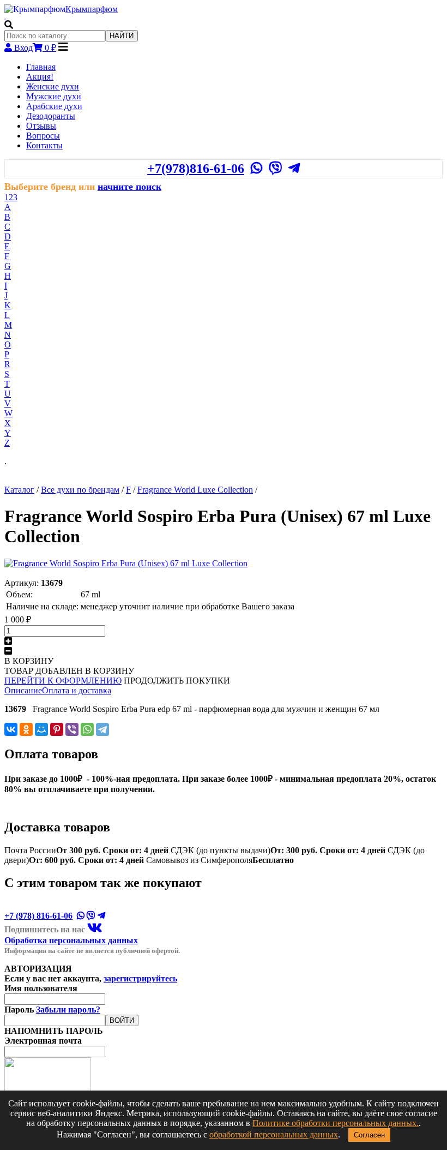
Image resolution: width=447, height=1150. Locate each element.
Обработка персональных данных (71, 940)
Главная (41, 66)
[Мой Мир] (41, 729)
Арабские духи (54, 106)
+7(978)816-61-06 (195, 168)
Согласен (369, 1135)
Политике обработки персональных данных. (335, 1123)
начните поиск (129, 186)
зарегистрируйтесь (140, 978)
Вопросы (43, 135)
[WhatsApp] (87, 729)
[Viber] (71, 729)
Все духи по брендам (80, 489)
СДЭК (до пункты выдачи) (278, 850)
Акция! (39, 76)
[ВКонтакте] (10, 729)
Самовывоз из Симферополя (220, 860)
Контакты (44, 145)
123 (10, 197)
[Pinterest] (56, 729)
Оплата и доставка (76, 690)
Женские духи (52, 86)
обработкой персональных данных (273, 1134)
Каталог (19, 489)
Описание (23, 690)
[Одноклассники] (26, 729)
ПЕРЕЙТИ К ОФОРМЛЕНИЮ (63, 680)
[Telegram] (102, 729)
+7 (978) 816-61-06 (38, 915)
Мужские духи (53, 96)
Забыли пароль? (68, 1009)
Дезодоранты (50, 116)
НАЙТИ (122, 36)
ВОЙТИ (122, 1020)
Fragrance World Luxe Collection (195, 489)
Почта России (86, 850)
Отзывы (41, 125)
